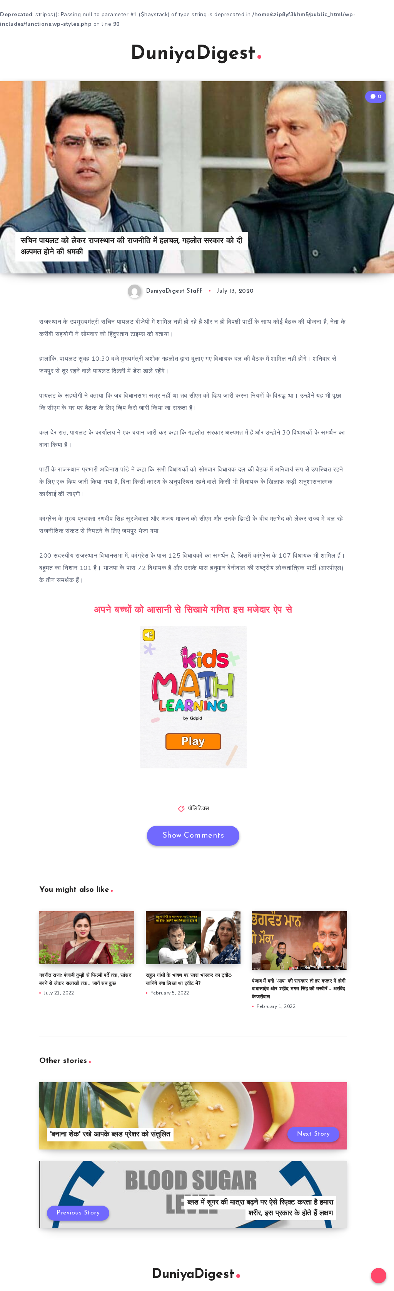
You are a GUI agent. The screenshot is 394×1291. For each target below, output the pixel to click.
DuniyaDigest (192, 54)
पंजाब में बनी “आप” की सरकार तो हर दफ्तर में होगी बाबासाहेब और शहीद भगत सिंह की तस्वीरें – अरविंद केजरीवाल (299, 989)
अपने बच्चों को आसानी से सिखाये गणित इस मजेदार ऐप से (193, 610)
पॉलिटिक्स (198, 809)
